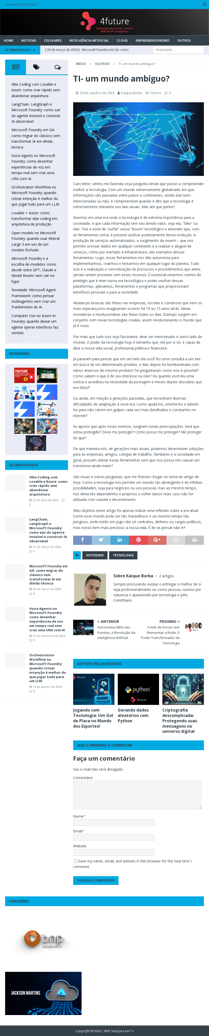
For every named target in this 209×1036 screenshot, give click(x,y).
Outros (184, 40)
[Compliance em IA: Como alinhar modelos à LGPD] (24, 426)
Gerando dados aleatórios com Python (133, 715)
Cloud (122, 40)
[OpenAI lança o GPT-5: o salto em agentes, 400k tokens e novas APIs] (24, 392)
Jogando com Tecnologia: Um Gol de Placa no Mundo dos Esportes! (93, 718)
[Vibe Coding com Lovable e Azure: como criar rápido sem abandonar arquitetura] (15, 482)
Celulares (52, 40)
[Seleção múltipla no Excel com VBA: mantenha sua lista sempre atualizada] (47, 375)
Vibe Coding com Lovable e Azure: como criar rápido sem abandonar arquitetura (35, 90)
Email (77, 831)
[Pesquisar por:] (178, 49)
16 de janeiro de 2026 (47, 687)
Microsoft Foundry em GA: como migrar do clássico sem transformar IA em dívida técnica (48, 575)
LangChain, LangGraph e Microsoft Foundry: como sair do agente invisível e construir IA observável (48, 530)
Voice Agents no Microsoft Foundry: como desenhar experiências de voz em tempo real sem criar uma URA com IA (33, 167)
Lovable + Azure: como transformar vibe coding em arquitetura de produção (34, 218)
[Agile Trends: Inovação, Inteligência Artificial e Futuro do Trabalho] (47, 392)
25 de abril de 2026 (45, 500)
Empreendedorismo (152, 40)
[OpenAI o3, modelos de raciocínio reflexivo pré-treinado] (36, 443)
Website (79, 845)
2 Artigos (166, 575)
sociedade (95, 555)
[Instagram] (204, 4)
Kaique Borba (131, 93)
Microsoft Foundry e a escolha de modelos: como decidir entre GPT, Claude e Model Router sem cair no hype (33, 270)
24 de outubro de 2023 (97, 93)
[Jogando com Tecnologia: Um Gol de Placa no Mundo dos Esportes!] (94, 689)
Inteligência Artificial (89, 40)
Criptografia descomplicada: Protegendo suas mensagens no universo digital (179, 720)
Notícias (28, 40)
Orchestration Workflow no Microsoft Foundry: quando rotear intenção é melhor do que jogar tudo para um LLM (47, 668)
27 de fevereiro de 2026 (49, 636)
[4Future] (104, 32)
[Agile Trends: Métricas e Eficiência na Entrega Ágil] (47, 409)
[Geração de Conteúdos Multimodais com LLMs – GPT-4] (47, 426)
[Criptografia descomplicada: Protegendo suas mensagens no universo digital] (183, 689)
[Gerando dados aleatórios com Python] (138, 689)
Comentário (83, 777)
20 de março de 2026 (47, 589)
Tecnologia (123, 555)
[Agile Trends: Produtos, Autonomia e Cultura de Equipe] (24, 409)
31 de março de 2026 (47, 547)
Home (8, 40)
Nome (78, 816)
